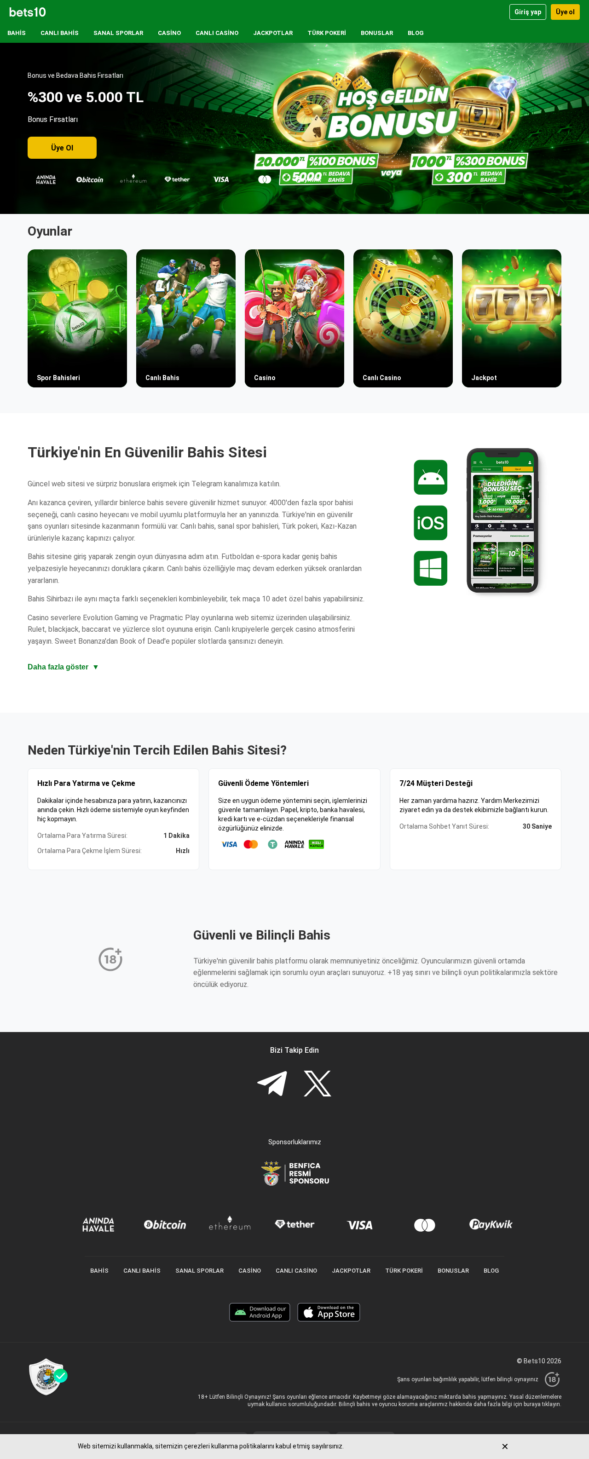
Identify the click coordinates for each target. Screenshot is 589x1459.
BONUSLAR (377, 32)
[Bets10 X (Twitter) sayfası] (317, 1084)
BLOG (416, 32)
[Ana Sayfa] (27, 11)
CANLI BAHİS (59, 32)
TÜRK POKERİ (326, 32)
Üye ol (565, 12)
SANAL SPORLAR (118, 32)
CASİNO (169, 32)
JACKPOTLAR (273, 32)
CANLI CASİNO (217, 32)
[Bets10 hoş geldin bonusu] (294, 128)
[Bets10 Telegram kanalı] (272, 1084)
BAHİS (16, 32)
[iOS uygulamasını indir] (328, 1313)
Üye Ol (62, 148)
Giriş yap (527, 12)
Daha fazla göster (63, 667)
